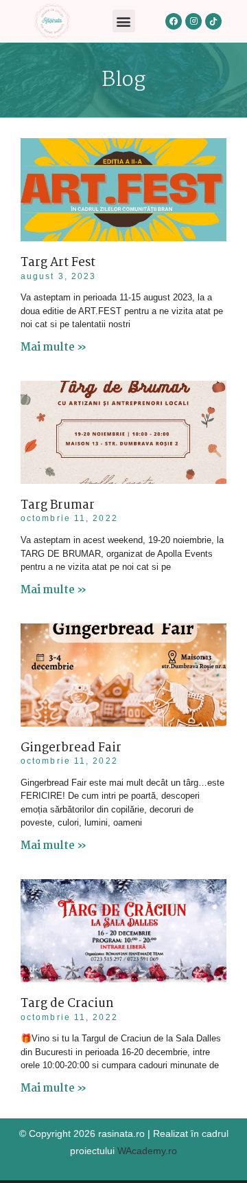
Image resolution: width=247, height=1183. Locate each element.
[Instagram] (193, 21)
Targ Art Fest (58, 263)
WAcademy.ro (147, 1150)
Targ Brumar (58, 506)
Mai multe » (53, 347)
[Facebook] (173, 21)
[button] (124, 21)
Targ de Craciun (67, 1004)
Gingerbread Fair (71, 748)
